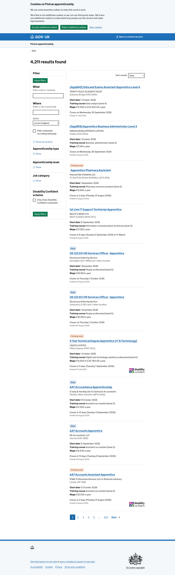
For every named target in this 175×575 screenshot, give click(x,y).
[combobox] (46, 112)
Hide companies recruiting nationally (46, 132)
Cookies (49, 567)
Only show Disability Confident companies (47, 201)
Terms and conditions (75, 567)
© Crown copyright (135, 567)
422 (106, 517)
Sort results (121, 75)
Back (34, 50)
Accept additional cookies (44, 27)
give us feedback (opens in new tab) (77, 561)
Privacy (58, 567)
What (36, 86)
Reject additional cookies (74, 27)
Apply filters (40, 80)
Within (36, 118)
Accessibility (36, 567)
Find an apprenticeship (41, 44)
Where (37, 103)
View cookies (95, 27)
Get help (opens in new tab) (44, 561)
